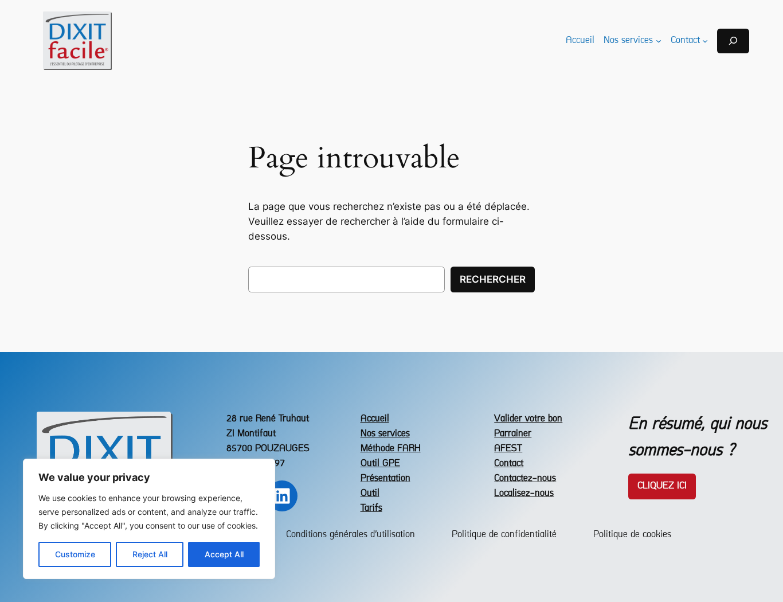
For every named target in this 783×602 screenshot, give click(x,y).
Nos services (385, 434)
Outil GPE (380, 463)
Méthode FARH (391, 449)
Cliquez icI (662, 486)
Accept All (224, 554)
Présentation (385, 478)
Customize (75, 554)
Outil (370, 493)
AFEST (508, 449)
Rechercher (493, 279)
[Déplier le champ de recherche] (733, 41)
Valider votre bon (528, 419)
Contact (508, 463)
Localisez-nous (524, 493)
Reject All (149, 554)
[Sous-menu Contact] (705, 41)
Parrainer (512, 434)
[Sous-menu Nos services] (658, 41)
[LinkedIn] (282, 495)
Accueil (375, 419)
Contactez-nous (525, 478)
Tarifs (371, 508)
